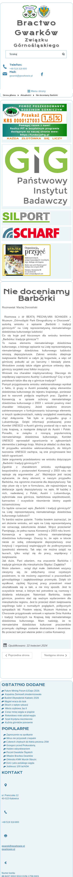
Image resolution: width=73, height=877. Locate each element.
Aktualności (26, 95)
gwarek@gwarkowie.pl (21, 76)
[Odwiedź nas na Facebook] (42, 74)
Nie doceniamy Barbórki (36, 294)
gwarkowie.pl (8, 849)
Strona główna (9, 95)
